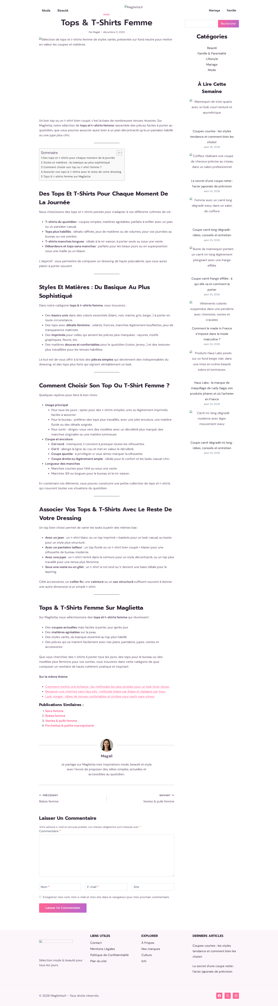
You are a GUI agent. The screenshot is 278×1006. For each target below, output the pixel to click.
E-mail (93, 887)
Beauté (63, 10)
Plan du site (98, 961)
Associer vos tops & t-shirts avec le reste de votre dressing (82, 172)
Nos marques (150, 949)
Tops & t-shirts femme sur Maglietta (66, 176)
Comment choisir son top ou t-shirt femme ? (72, 167)
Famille (231, 10)
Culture (146, 955)
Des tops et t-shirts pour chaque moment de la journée (79, 158)
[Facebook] (219, 996)
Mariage (214, 10)
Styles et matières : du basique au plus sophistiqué (76, 162)
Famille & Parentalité (212, 53)
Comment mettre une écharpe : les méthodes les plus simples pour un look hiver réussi (107, 687)
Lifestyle (212, 59)
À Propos (147, 943)
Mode (46, 10)
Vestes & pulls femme (61, 721)
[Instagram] (236, 996)
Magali (96, 32)
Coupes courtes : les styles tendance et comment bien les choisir (212, 136)
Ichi (143, 961)
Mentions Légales (102, 949)
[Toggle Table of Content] (117, 153)
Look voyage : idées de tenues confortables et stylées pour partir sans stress (99, 696)
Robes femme (55, 716)
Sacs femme (54, 711)
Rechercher (228, 24)
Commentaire (50, 831)
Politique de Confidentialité (109, 955)
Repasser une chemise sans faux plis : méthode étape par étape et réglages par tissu (105, 691)
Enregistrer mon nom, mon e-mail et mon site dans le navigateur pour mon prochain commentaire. (106, 897)
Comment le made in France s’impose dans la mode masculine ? (212, 333)
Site (136, 887)
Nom (45, 887)
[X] (228, 996)
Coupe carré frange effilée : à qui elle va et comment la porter (211, 284)
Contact (96, 943)
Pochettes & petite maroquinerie (69, 726)
